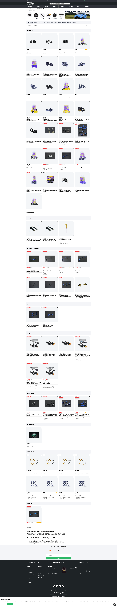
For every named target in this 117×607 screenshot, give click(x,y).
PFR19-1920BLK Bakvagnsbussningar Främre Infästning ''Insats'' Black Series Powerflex (81, 98)
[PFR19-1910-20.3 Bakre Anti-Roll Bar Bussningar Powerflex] (34, 63)
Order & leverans (40, 573)
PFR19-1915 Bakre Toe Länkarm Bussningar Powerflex (33, 191)
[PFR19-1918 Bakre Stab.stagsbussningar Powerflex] (82, 179)
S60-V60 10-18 (39, 8)
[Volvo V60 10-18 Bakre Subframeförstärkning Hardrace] (66, 156)
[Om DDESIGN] (64, 570)
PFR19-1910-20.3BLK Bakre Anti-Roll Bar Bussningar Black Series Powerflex (50, 75)
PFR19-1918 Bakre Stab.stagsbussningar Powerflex (82, 191)
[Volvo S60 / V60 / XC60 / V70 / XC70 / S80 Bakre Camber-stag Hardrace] (82, 403)
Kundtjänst (39, 571)
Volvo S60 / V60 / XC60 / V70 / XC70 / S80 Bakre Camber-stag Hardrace (82, 415)
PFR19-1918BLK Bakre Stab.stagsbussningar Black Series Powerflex (49, 98)
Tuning (61, 18)
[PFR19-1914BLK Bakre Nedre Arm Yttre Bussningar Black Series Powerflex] (82, 63)
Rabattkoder (29, 580)
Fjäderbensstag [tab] (43, 22)
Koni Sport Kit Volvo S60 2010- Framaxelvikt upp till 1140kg (34, 473)
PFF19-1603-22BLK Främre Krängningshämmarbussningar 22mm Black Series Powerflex (34, 53)
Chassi (44, 8)
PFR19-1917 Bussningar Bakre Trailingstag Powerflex (50, 191)
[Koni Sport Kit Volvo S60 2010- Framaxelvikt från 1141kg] (66, 462)
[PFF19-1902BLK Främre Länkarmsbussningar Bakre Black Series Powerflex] (66, 41)
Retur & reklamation (41, 575)
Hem (28, 8)
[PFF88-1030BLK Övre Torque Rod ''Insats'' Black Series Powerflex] (34, 130)
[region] (58, 122)
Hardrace (44, 140)
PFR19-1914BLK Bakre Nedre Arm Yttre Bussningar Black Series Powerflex (81, 75)
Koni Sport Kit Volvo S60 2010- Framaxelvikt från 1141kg (66, 473)
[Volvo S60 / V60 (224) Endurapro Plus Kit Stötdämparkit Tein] (34, 435)
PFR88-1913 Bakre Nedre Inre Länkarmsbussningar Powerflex (32, 213)
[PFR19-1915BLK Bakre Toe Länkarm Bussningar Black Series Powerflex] (34, 86)
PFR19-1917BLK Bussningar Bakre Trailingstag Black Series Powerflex (65, 191)
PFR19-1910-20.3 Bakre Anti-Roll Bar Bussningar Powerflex (32, 75)
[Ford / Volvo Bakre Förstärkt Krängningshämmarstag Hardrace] (66, 284)
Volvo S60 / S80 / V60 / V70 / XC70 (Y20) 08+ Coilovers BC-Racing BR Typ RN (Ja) (50, 240)
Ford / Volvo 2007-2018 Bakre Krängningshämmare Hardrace (48, 270)
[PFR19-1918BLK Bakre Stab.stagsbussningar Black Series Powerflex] (50, 86)
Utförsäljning (77, 165)
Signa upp (58, 558)
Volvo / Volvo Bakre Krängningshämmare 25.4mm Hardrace (66, 270)
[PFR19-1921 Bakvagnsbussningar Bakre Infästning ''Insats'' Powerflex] (34, 108)
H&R (27, 493)
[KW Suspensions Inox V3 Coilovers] (66, 228)
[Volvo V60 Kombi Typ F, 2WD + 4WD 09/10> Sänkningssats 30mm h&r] (66, 484)
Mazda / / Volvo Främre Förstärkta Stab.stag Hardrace (34, 296)
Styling (48, 18)
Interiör (55, 18)
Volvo (35, 8)
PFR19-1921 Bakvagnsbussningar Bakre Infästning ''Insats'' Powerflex (33, 120)
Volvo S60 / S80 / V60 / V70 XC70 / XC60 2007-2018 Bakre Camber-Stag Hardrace (50, 415)
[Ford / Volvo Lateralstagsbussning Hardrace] (50, 156)
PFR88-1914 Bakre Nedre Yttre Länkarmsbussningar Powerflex (80, 52)
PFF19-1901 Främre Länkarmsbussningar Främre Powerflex (33, 167)
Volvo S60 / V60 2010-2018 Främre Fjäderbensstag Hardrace (32, 525)
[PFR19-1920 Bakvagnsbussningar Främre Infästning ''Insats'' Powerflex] (66, 86)
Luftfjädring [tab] (55, 22)
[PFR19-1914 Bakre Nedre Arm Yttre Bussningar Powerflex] (82, 156)
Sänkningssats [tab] (74, 22)
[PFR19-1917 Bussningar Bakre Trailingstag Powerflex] (50, 179)
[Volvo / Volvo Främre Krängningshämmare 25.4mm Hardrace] (82, 259)
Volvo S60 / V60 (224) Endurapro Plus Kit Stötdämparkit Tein (33, 446)
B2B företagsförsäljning (52, 568)
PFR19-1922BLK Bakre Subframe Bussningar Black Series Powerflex (82, 120)
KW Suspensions (61, 238)
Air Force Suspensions (29, 353)
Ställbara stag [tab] (64, 22)
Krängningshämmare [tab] (50, 22)
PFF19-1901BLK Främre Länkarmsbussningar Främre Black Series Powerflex (50, 53)
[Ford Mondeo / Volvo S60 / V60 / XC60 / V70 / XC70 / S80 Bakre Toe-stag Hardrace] (66, 403)
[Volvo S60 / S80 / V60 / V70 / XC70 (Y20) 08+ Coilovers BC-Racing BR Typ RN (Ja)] (50, 228)
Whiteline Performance (78, 294)
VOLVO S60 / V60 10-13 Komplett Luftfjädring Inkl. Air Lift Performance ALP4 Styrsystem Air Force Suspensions (82, 355)
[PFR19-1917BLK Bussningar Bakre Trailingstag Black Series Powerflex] (66, 179)
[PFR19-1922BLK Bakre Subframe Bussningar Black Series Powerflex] (82, 108)
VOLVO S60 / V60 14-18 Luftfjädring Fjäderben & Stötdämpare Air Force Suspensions (49, 355)
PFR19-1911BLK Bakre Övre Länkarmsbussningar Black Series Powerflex (65, 75)
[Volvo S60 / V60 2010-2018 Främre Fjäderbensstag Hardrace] (34, 514)
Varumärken (86, 6)
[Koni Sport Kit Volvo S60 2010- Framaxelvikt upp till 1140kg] (34, 462)
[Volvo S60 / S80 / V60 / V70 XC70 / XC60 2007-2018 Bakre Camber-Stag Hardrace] (50, 403)
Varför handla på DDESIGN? (53, 573)
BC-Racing (28, 238)
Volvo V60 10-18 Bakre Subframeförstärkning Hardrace (64, 167)
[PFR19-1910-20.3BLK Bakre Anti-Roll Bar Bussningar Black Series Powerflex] (50, 63)
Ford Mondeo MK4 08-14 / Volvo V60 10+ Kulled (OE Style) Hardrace (50, 142)
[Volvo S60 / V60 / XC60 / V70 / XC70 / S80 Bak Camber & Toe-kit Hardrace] (82, 130)
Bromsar (36, 18)
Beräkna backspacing (30, 568)
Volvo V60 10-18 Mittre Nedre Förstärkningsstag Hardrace (48, 326)
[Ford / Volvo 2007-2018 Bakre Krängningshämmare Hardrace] (50, 259)
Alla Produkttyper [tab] (30, 22)
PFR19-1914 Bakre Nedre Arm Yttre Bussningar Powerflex (81, 167)
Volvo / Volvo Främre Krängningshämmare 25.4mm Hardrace (82, 270)
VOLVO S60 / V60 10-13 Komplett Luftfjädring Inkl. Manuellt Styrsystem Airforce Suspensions (49, 382)
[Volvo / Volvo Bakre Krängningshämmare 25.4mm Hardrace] (66, 259)
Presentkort (29, 578)
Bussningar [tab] (35, 22)
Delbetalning (40, 568)
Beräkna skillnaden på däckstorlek (30, 574)
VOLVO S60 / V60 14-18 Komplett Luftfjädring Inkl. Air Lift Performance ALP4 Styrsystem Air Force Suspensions (33, 382)
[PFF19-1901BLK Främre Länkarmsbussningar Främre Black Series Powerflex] (50, 41)
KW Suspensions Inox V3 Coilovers (65, 239)
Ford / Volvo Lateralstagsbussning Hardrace (50, 166)
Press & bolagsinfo (52, 571)
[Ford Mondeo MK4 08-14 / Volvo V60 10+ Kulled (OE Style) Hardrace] (50, 130)
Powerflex (27, 50)
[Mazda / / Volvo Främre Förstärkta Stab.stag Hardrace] (34, 284)
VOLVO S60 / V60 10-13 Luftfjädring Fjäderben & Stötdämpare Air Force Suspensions (65, 355)
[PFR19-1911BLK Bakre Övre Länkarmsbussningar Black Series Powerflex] (66, 63)
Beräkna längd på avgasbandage (30, 570)
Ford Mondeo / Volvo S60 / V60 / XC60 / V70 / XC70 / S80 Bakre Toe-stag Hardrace (66, 415)
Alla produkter (30, 18)
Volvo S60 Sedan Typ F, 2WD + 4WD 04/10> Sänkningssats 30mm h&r (33, 495)
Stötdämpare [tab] (69, 22)
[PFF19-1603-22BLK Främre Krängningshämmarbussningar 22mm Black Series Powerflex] (34, 41)
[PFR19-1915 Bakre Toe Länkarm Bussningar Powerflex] (34, 179)
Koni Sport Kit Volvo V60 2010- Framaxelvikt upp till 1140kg (50, 473)
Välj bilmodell (30, 6)
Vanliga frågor (40, 577)
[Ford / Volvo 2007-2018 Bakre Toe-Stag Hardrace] (34, 403)
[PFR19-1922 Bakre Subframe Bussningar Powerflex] (66, 108)
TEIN (27, 444)
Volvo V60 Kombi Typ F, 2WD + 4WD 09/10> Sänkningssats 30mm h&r (66, 495)
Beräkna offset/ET (30, 572)
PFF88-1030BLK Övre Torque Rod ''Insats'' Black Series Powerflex (33, 142)
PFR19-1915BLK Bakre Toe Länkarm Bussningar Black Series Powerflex (32, 97)
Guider (28, 576)
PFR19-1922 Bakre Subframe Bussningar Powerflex (66, 120)
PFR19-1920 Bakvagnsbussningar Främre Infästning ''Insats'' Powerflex (66, 97)
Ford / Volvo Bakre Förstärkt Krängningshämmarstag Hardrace (65, 296)
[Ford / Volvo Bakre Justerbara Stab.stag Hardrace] (50, 284)
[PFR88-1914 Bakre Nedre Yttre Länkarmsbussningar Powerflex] (82, 41)
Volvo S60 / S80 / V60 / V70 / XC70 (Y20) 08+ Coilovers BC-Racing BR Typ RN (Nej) (33, 240)
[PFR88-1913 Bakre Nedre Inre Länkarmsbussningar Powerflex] (34, 201)
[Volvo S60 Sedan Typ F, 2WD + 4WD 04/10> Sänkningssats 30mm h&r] (34, 484)
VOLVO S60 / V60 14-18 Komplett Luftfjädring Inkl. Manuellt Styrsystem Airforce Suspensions (32, 355)
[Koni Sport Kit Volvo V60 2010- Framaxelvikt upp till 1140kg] (50, 462)
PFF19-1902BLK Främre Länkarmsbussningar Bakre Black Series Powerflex (66, 53)
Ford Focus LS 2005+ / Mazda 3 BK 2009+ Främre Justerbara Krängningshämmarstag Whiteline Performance (82, 296)
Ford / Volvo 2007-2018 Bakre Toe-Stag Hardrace (33, 415)
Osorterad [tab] (59, 22)
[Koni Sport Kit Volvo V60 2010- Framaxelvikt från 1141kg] (82, 462)
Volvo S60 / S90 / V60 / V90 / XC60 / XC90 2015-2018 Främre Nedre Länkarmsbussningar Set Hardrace (66, 142)
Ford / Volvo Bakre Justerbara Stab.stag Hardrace (49, 296)
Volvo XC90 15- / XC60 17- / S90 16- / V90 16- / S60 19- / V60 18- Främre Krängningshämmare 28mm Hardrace (33, 271)
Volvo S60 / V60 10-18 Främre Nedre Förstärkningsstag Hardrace (32, 326)
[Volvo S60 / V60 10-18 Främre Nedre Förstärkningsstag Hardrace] (34, 314)
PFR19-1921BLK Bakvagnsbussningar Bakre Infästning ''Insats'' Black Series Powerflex (50, 120)
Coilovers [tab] (39, 22)
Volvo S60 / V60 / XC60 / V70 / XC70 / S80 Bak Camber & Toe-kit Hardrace (82, 142)
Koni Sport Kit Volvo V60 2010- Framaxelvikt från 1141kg (82, 473)
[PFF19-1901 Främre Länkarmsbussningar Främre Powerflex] (34, 156)
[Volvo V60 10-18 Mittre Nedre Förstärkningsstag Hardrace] (50, 314)
